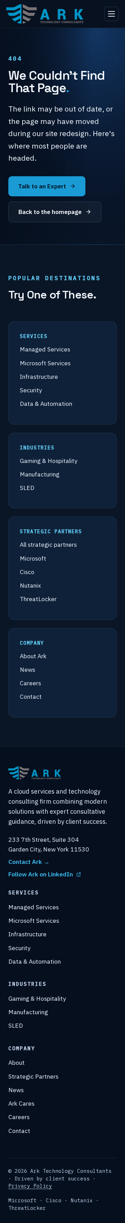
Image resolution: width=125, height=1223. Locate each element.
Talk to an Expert (42, 186)
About (16, 1062)
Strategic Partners (33, 1076)
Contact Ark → (29, 862)
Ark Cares (21, 1103)
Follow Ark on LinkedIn (40, 874)
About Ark (33, 656)
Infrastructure (39, 377)
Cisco (27, 572)
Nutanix (30, 585)
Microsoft (33, 558)
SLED (27, 488)
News (27, 669)
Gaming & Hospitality (48, 461)
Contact (31, 696)
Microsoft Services (45, 363)
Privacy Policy (30, 1185)
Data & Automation (46, 404)
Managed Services (45, 349)
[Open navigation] (111, 14)
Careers (30, 683)
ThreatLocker (38, 599)
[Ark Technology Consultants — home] (44, 14)
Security (31, 390)
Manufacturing (39, 474)
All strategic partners (48, 544)
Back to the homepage (50, 212)
